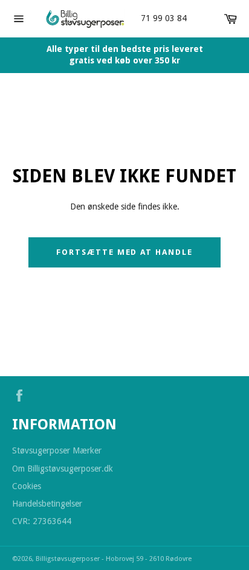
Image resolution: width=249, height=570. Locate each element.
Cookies (26, 486)
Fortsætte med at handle (124, 252)
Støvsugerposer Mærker (57, 450)
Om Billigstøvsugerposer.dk (62, 468)
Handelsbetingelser (47, 503)
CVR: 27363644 (41, 521)
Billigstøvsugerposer (69, 559)
